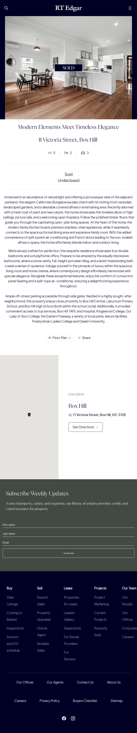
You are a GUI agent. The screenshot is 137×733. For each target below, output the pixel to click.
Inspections (15, 628)
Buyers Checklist (85, 701)
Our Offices (24, 682)
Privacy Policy (49, 701)
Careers (128, 637)
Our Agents (55, 682)
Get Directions (83, 427)
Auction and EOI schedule (13, 643)
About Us (114, 682)
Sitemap (117, 701)
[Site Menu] (130, 8)
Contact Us (85, 682)
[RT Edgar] (68, 8)
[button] (10, 67)
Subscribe (68, 553)
